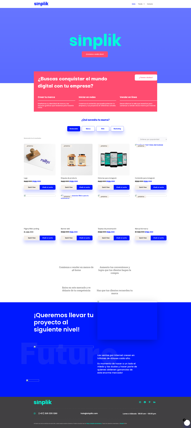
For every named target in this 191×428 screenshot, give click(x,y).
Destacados (74, 129)
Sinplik (122, 423)
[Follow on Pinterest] (150, 402)
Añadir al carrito (47, 187)
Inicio (133, 4)
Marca (88, 129)
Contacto (150, 4)
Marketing (117, 129)
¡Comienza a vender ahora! (95, 54)
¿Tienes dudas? (146, 77)
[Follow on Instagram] (140, 402)
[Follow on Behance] (154, 402)
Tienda (140, 4)
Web (102, 129)
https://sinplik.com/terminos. (94, 423)
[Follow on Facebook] (145, 402)
